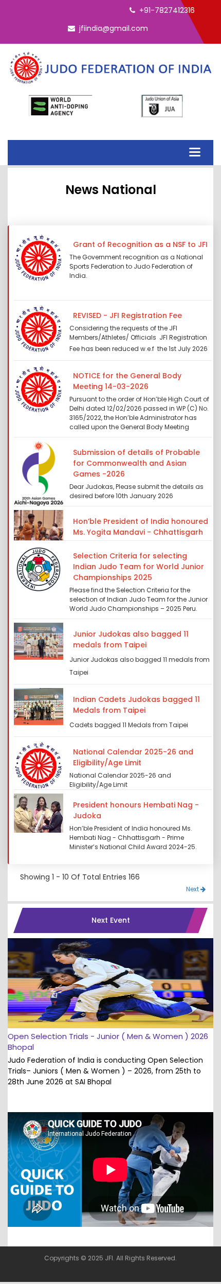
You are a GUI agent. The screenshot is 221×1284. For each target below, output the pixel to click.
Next (193, 889)
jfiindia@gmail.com (113, 28)
